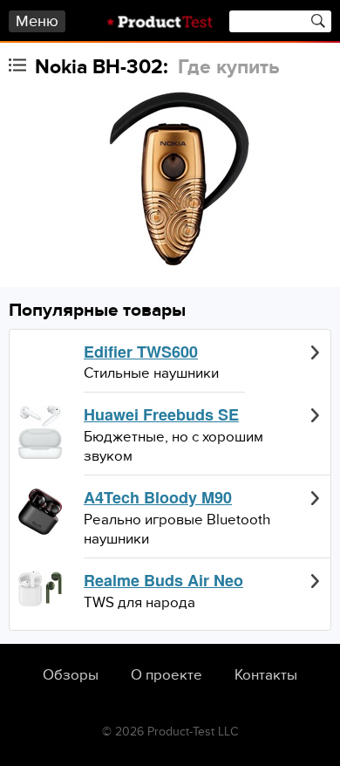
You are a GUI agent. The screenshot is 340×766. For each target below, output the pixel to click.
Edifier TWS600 (141, 352)
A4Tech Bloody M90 (158, 498)
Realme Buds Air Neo (163, 581)
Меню (37, 21)
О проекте (166, 675)
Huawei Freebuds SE (161, 415)
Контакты (266, 675)
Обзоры (71, 675)
